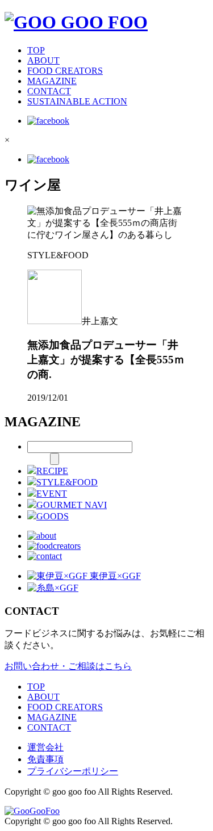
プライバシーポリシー (72, 771)
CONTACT (49, 91)
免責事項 (45, 759)
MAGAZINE (52, 81)
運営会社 (45, 747)
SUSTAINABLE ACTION (77, 101)
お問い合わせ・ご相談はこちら (68, 666)
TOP (36, 50)
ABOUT (43, 60)
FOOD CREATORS (65, 70)
